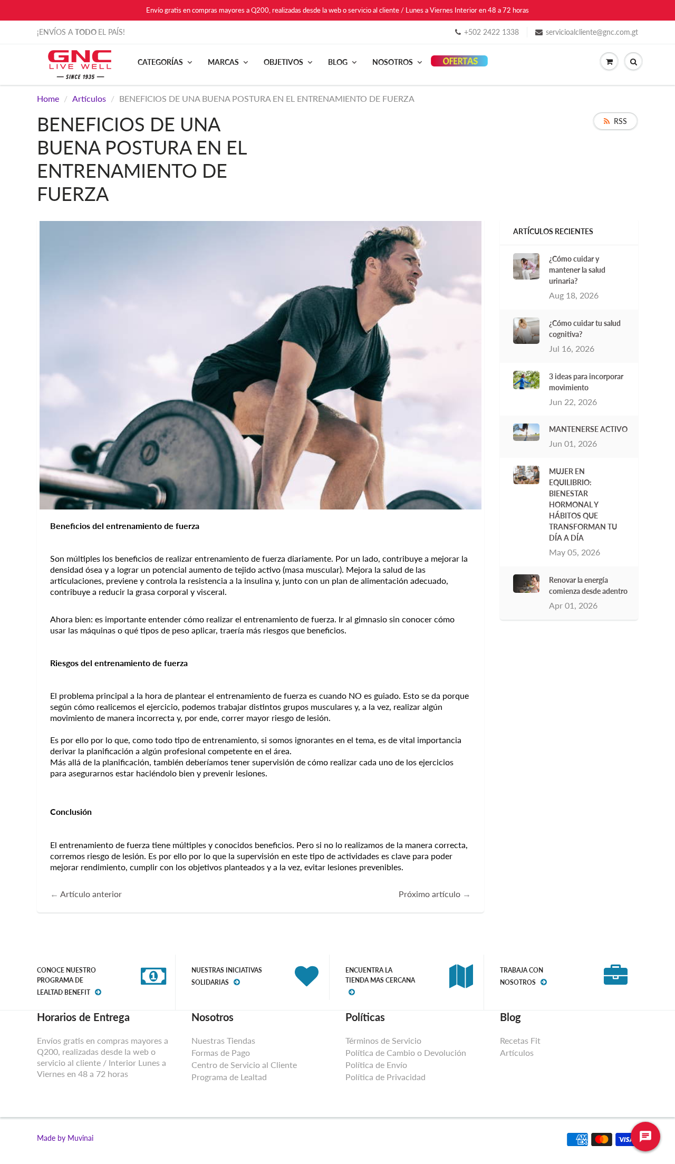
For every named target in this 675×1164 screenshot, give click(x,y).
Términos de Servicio (383, 1040)
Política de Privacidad (385, 1077)
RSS (620, 121)
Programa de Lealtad (229, 1077)
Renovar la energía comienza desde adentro (588, 585)
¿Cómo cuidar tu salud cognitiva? (585, 329)
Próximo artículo (429, 894)
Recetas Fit (520, 1040)
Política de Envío (376, 1065)
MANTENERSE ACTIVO (588, 429)
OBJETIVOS (283, 61)
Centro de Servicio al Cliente (244, 1065)
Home (48, 98)
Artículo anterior (91, 894)
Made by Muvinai (65, 1137)
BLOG (338, 61)
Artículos (89, 98)
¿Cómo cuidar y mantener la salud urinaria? (577, 269)
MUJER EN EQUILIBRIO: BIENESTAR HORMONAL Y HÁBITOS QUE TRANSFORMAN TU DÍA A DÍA (583, 504)
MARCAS (223, 61)
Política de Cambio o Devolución (405, 1052)
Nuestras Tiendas (223, 1040)
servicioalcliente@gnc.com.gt (592, 31)
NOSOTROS (392, 61)
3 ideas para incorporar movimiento (586, 382)
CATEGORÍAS (160, 61)
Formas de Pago (220, 1052)
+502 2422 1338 (491, 31)
